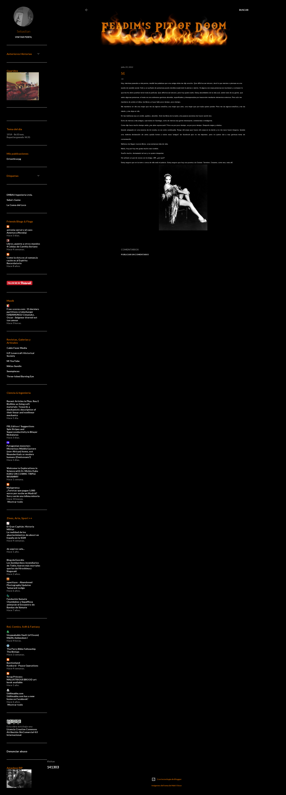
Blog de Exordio (15, 560)
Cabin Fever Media (17, 347)
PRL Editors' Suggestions (20, 426)
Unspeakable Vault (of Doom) (23, 635)
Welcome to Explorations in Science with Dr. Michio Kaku (22, 469)
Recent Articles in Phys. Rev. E (23, 401)
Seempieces (13, 371)
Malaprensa (13, 487)
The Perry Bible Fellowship (21, 648)
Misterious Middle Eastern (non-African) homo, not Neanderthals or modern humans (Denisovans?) (21, 452)
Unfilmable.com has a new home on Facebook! (20, 697)
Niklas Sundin (14, 366)
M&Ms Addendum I (17, 637)
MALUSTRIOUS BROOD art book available (22, 681)
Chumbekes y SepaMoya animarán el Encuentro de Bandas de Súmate (21, 604)
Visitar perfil (23, 37)
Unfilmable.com (15, 693)
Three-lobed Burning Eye (20, 376)
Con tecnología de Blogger (169, 779)
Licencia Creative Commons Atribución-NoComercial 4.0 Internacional (22, 732)
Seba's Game (14, 199)
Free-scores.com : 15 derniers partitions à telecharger (23, 310)
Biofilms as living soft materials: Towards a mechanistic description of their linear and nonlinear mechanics (21, 410)
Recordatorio (14, 263)
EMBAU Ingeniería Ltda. (19, 194)
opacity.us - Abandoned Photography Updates (19, 583)
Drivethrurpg (14, 158)
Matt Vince (176, 785)
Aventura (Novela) (17, 232)
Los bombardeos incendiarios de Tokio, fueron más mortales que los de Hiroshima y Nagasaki (23, 567)
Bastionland (13, 662)
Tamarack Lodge (16, 587)
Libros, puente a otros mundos (23, 243)
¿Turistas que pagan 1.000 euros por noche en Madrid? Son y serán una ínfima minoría (23, 493)
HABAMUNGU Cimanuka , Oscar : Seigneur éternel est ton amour (22, 317)
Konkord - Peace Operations (22, 665)
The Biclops (13, 651)
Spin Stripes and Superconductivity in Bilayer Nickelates (22, 432)
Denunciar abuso (17, 751)
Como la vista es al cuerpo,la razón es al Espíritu (22, 259)
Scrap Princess (15, 676)
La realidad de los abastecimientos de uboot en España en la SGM (23, 535)
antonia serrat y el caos (19, 229)
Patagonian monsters (18, 445)
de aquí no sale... (15, 548)
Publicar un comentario (135, 254)
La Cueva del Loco (16, 205)
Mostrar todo (15, 501)
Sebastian (23, 31)
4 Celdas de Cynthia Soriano (22, 246)
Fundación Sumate (17, 599)
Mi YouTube (13, 361)
